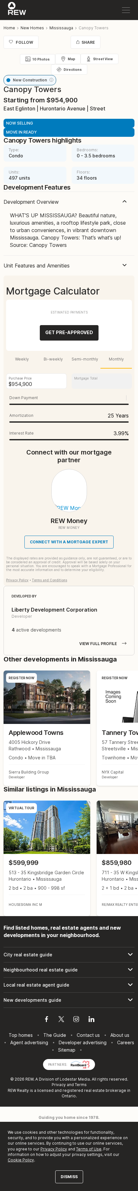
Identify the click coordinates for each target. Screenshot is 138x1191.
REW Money (69, 521)
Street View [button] (103, 59)
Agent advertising (29, 1042)
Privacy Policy (17, 580)
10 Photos (41, 59)
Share (88, 42)
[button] (51, 80)
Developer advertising (83, 1042)
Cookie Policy (21, 1160)
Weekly (22, 359)
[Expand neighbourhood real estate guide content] (69, 969)
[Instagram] (76, 1020)
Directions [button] (73, 69)
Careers (125, 1042)
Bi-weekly (53, 359)
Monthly (116, 359)
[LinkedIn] (91, 1020)
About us (119, 1035)
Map (71, 59)
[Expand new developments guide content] (69, 1000)
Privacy (59, 1084)
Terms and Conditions (49, 580)
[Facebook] (46, 1020)
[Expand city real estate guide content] (69, 954)
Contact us (88, 1035)
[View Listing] (47, 858)
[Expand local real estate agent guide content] (69, 985)
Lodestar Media (75, 1079)
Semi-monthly (85, 359)
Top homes (21, 1035)
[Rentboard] (80, 1064)
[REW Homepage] (17, 10)
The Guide (54, 1035)
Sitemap (66, 1050)
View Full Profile (98, 643)
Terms (81, 1084)
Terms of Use (88, 1149)
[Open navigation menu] (126, 10)
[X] (61, 1020)
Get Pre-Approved (69, 332)
